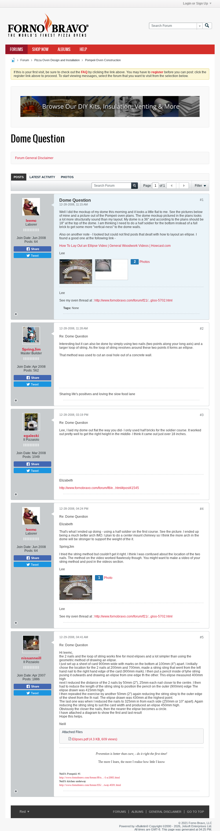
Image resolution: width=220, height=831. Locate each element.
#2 (202, 328)
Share (34, 249)
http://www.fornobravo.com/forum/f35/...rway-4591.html (90, 785)
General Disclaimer (165, 811)
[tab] (19, 177)
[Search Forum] (207, 26)
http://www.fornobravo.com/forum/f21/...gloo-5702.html (133, 300)
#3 (202, 415)
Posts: (28, 242)
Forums (16, 49)
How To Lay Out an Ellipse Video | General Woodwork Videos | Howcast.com (115, 246)
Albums (64, 49)
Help (83, 49)
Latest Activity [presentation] (42, 177)
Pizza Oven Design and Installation (57, 60)
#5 (202, 637)
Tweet (34, 255)
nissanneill (31, 658)
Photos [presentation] (67, 177)
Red (23, 812)
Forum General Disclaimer (34, 158)
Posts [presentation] (19, 177)
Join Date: (24, 238)
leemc (31, 220)
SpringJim (31, 349)
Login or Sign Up (195, 3)
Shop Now (40, 49)
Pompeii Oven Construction (103, 60)
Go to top (195, 811)
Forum (24, 60)
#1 (202, 200)
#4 (202, 509)
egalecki (31, 435)
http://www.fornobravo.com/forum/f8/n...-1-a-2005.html (89, 777)
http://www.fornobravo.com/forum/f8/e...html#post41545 (99, 488)
